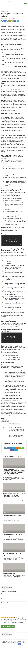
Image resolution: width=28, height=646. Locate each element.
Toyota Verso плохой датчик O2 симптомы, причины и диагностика (14, 535)
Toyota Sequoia (16, 423)
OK (19, 644)
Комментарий (4, 602)
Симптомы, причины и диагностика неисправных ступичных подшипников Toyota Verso (14, 495)
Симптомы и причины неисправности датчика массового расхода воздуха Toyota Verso (14, 575)
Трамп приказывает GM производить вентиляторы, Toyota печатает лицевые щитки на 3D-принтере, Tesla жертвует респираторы (14, 472)
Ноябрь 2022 (5, 587)
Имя (2, 593)
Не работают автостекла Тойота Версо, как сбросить (13, 554)
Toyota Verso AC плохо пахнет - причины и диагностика (12, 516)
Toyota (14, 18)
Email (2, 598)
